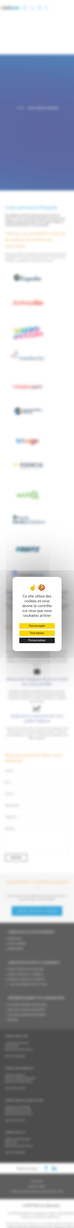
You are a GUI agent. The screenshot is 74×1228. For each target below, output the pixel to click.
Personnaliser (36, 640)
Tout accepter (37, 625)
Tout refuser (37, 633)
